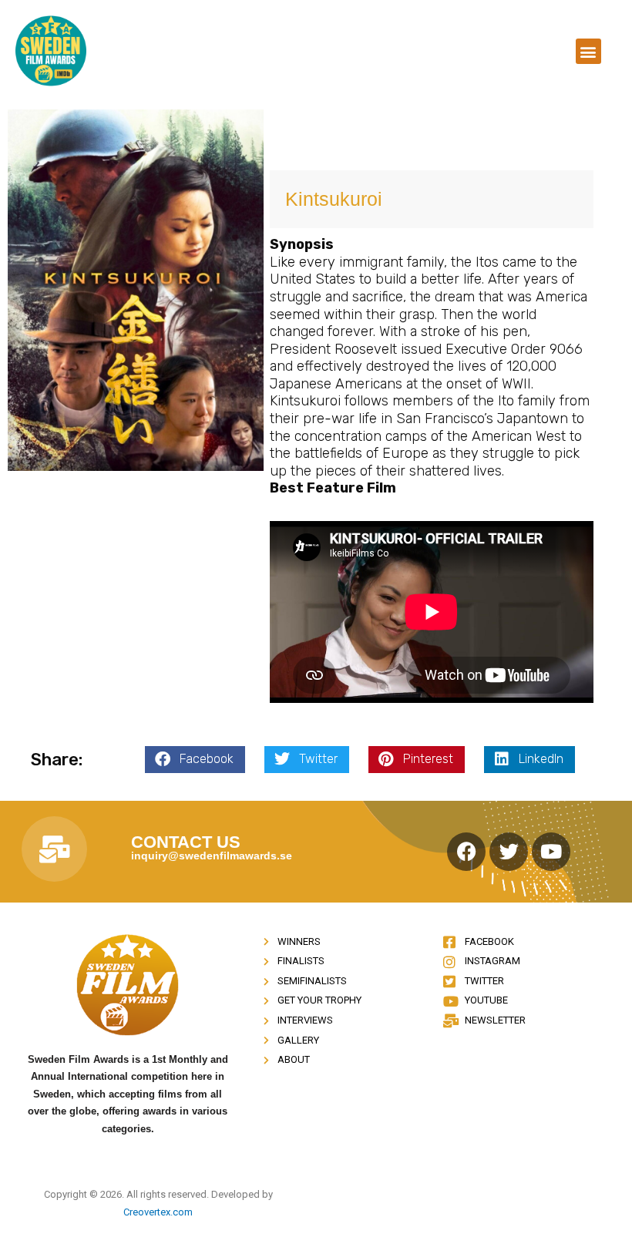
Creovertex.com (158, 1212)
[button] (588, 51)
